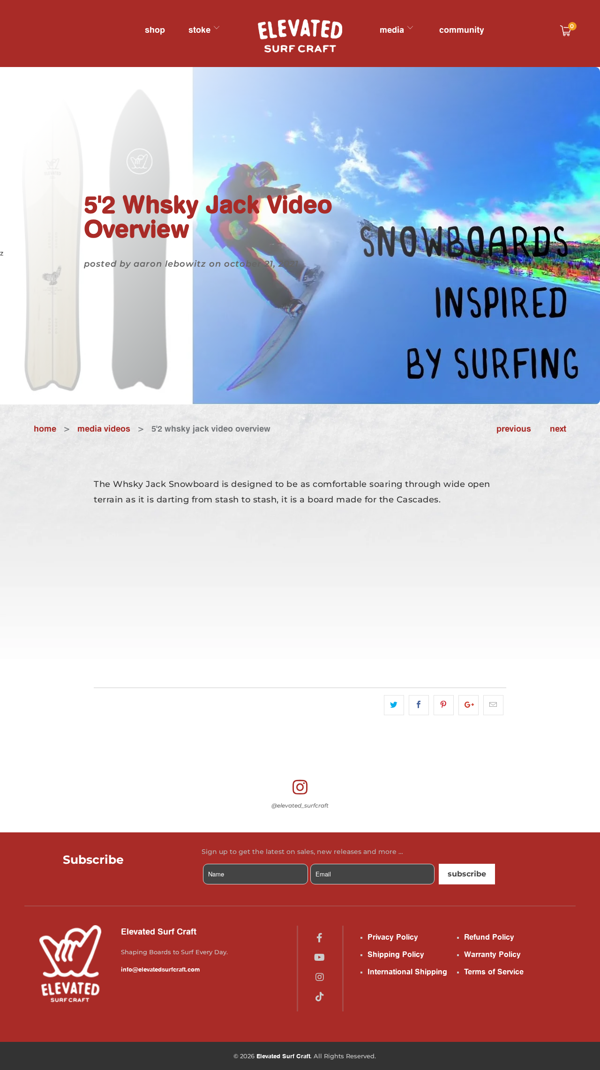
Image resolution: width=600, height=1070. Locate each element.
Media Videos (103, 428)
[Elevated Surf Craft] (300, 35)
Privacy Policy (393, 937)
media (393, 29)
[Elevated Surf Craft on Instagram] (319, 977)
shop (155, 29)
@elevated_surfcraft (300, 805)
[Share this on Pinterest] (444, 705)
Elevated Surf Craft (283, 1056)
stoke (200, 29)
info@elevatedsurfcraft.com (160, 969)
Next (558, 428)
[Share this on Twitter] (394, 705)
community (461, 29)
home (45, 428)
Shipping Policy (396, 954)
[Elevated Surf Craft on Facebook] (319, 938)
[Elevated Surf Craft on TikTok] (319, 997)
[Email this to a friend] (493, 705)
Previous (513, 428)
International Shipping (407, 971)
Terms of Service (494, 971)
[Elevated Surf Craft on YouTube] (319, 957)
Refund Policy (489, 937)
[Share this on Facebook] (419, 705)
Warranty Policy (492, 954)
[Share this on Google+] (468, 705)
